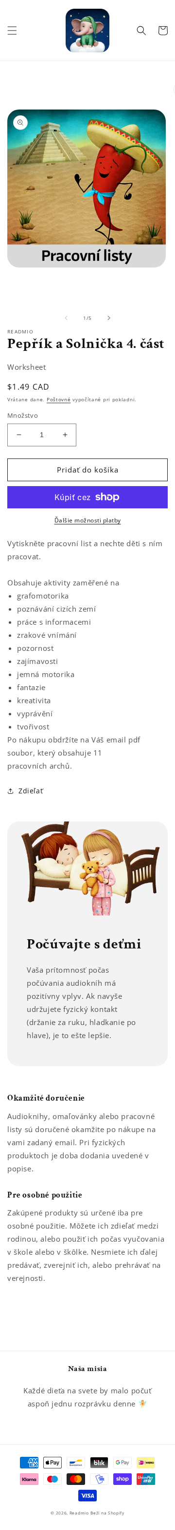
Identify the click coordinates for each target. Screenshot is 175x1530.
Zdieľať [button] (30, 790)
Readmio (79, 1512)
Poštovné (59, 399)
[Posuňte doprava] (109, 318)
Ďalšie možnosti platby (87, 520)
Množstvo (22, 415)
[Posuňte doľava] (66, 318)
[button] (12, 30)
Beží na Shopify (107, 1512)
